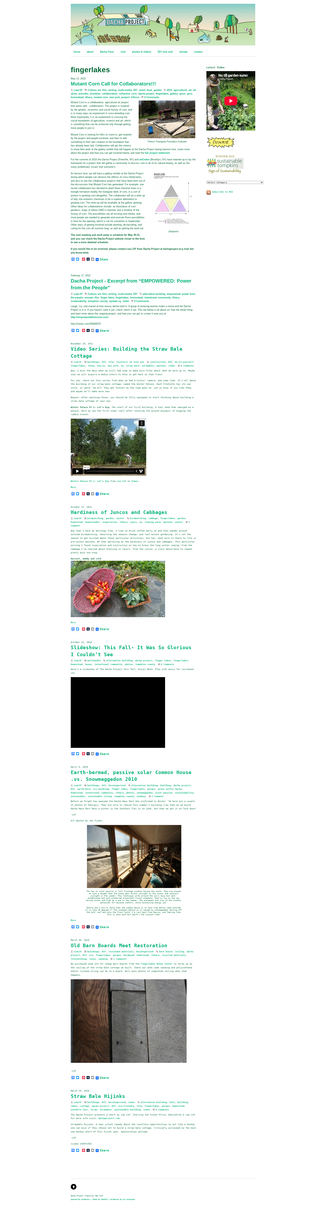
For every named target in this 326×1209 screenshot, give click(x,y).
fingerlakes (162, 93)
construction (158, 362)
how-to (101, 366)
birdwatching (95, 518)
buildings (93, 362)
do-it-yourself (184, 362)
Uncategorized (117, 785)
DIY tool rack (165, 51)
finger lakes (107, 297)
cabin (74, 1106)
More (73, 487)
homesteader (92, 522)
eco (91, 955)
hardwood (129, 955)
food (149, 90)
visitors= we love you (130, 362)
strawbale (148, 366)
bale (172, 1102)
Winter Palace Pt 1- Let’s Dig (90, 481)
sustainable (78, 796)
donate (183, 51)
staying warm (153, 522)
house (88, 664)
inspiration (109, 522)
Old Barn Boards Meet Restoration (119, 945)
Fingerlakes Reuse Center (155, 964)
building (165, 785)
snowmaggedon (145, 793)
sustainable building (127, 1109)
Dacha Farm (107, 51)
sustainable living (100, 796)
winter (120, 518)
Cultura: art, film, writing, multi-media (110, 90)
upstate (161, 366)
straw (94, 1109)
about (90, 51)
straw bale (132, 366)
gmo (189, 93)
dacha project (146, 93)
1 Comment (158, 796)
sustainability (78, 301)
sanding (103, 959)
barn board (165, 951)
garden (158, 90)
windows (141, 796)
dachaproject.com (109, 1118)
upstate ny (115, 301)
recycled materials (174, 955)
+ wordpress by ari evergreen (121, 1199)
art (189, 90)
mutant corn (101, 97)
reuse (92, 959)
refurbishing (79, 959)
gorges (151, 789)
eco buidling (101, 789)
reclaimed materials (121, 951)
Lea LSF (121, 481)
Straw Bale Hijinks (98, 1096)
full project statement (157, 152)
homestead (77, 97)
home (77, 51)
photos (129, 664)
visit (123, 51)
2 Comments (120, 959)
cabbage (153, 518)
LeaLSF (78, 90)
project (125, 97)
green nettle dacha (170, 789)
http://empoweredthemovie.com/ (89, 317)
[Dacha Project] (163, 43)
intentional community (157, 297)
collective (124, 93)
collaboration (109, 93)
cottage (84, 1106)
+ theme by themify (99, 1199)
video (126, 301)
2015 (169, 90)
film (97, 297)
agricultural (180, 90)
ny (122, 366)
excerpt (89, 297)
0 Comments (151, 97)
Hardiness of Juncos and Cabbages (119, 512)
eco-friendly (126, 1106)
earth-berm (84, 789)
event (142, 90)
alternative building (154, 294)
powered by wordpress (80, 1199)
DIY (135, 90)
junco (133, 522)
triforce (135, 97)
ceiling (179, 951)
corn (134, 93)
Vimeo (134, 481)
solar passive (163, 793)
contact (198, 51)
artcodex (83, 93)
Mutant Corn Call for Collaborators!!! (113, 84)
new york (114, 97)
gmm (182, 93)
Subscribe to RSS (222, 192)
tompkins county (98, 301)
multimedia (94, 660)
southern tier (79, 1109)
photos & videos (141, 51)
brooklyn (95, 93)
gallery (174, 93)
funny (91, 366)
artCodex (144, 159)
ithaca (88, 97)
